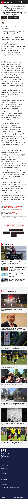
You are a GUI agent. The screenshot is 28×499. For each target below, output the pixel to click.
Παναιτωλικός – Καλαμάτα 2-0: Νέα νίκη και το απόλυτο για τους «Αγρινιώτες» (13, 366)
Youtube (20, 213)
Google (20, 209)
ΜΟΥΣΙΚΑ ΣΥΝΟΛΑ (5, 479)
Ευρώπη (16, 17)
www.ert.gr (3, 497)
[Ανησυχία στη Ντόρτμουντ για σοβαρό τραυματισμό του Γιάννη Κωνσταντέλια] (14, 434)
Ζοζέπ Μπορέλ (20, 225)
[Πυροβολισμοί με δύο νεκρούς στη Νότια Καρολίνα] (14, 301)
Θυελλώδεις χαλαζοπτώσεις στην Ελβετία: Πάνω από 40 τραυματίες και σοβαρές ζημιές (13, 424)
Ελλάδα (18, 206)
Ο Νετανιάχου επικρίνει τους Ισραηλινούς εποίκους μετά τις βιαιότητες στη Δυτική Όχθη (13, 328)
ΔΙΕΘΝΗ (10, 17)
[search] (19, 2)
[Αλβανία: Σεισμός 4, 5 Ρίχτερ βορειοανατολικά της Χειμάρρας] (4, 274)
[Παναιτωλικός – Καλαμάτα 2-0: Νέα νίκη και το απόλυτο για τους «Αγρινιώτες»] (14, 357)
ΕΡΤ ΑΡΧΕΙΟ (3, 473)
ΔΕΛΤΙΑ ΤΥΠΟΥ (4, 468)
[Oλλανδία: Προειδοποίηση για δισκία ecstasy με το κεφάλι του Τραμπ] (4, 269)
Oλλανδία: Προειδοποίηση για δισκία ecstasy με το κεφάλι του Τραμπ (17, 269)
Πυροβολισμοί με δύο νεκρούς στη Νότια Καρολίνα (11, 310)
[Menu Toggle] (11, 2)
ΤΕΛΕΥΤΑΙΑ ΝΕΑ (9, 291)
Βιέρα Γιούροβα (11, 225)
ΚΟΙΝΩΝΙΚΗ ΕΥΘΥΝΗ (5, 482)
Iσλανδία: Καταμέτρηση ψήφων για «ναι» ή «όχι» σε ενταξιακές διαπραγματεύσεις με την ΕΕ (13, 347)
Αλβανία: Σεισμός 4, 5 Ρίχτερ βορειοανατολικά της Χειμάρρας (17, 275)
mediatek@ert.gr (5, 453)
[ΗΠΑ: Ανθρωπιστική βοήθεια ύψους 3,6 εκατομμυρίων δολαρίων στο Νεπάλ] (4, 280)
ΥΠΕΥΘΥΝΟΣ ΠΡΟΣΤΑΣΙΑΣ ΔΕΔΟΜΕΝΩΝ (10, 487)
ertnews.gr (13, 218)
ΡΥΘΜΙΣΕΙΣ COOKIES (5, 490)
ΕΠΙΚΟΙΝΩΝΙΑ (4, 484)
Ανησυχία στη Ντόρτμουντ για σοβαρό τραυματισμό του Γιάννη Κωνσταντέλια (11, 443)
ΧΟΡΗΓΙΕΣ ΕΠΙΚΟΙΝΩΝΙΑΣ (6, 471)
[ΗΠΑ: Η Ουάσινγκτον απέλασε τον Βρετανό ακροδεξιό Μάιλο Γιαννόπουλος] (14, 376)
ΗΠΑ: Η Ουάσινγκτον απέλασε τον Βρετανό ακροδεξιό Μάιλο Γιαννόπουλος (12, 385)
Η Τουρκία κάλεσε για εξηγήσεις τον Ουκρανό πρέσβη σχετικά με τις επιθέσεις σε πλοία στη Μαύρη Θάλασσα (13, 405)
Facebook (17, 211)
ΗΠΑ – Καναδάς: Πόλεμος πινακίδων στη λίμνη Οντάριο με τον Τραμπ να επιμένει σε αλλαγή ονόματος (13, 263)
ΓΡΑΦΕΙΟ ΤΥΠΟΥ (4, 465)
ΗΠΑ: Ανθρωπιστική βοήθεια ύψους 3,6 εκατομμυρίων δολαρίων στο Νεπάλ (17, 280)
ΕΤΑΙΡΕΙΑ (3, 463)
